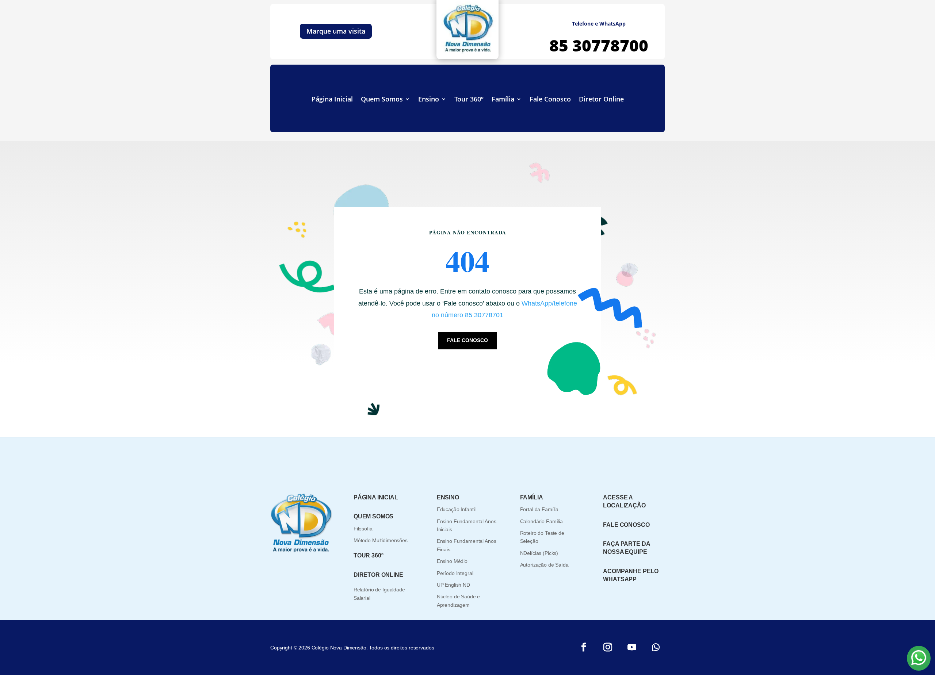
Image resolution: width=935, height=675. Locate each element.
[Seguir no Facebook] (583, 647)
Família (503, 99)
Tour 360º (469, 99)
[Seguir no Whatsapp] (656, 647)
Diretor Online (601, 99)
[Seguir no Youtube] (632, 647)
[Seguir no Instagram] (608, 647)
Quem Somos (382, 99)
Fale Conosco (550, 99)
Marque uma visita (335, 31)
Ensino (428, 99)
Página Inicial (332, 99)
